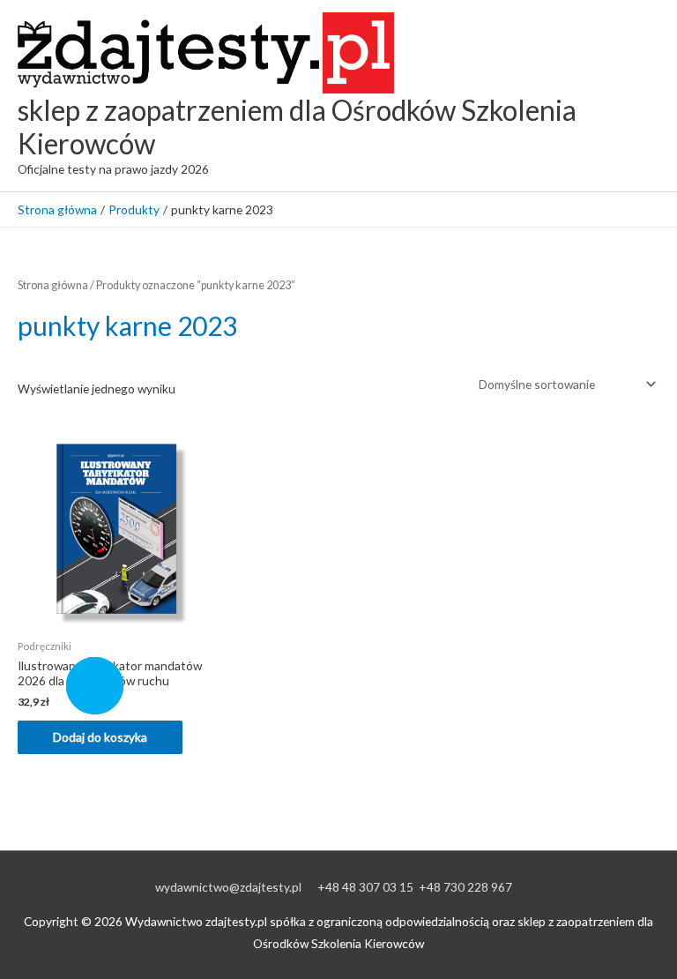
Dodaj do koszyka (100, 736)
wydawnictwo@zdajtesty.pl (228, 886)
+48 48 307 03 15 (365, 886)
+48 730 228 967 (465, 886)
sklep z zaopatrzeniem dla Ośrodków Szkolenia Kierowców (297, 127)
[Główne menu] (641, 95)
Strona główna (53, 285)
